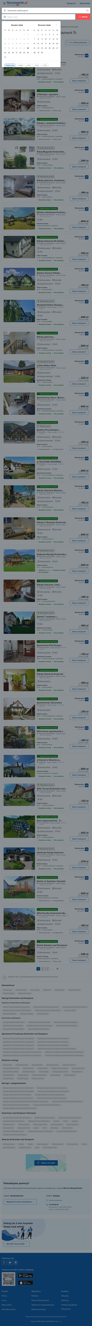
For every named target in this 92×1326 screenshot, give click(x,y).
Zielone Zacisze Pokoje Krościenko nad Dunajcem (50, 274)
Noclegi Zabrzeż (8, 1078)
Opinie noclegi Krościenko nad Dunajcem (47, 1010)
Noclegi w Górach (70, 1010)
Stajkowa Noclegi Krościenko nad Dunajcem (51, 556)
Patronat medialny (39, 1309)
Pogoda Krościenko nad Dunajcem (67, 1026)
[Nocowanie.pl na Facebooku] (4, 1262)
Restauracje (54, 1128)
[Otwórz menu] (4, 3)
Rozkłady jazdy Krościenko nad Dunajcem (39, 1026)
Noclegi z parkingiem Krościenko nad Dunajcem (51, 1088)
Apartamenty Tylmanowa (49, 702)
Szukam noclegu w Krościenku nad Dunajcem (17, 1118)
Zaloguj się (71, 3)
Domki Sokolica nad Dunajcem (52, 945)
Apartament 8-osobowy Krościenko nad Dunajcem (18, 1049)
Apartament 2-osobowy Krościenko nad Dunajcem (53, 1038)
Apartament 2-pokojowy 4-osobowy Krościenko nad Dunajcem (57, 1049)
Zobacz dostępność (79, 81)
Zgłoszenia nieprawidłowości (43, 1305)
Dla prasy (65, 1296)
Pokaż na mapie (61, 65)
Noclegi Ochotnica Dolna (60, 1072)
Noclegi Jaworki (23, 1075)
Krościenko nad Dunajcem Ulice (66, 1131)
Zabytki (36, 1128)
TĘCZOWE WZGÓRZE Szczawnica (50, 463)
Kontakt (5, 1291)
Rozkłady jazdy (59, 990)
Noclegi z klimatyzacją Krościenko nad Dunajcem (18, 1098)
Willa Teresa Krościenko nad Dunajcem (51, 790)
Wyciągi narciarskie (74, 990)
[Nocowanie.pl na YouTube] (10, 1262)
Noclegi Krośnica (28, 1068)
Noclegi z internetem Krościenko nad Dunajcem (51, 1098)
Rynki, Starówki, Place (40, 1124)
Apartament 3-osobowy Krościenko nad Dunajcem (18, 1042)
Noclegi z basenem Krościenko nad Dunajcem (17, 1095)
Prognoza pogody (8, 993)
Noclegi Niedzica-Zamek (10, 1072)
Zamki (44, 1128)
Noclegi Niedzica (8, 1075)
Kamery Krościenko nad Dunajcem (13, 1029)
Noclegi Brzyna (55, 1075)
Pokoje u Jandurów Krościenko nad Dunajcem (52, 124)
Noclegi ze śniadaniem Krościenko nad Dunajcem (67, 1101)
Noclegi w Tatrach (42, 1014)
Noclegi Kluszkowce (29, 1072)
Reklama (35, 1296)
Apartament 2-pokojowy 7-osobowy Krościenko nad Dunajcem (22, 1055)
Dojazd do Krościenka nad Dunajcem (70, 1118)
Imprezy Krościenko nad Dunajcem (13, 1022)
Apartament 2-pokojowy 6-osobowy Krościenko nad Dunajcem (64, 1052)
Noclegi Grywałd (37, 1065)
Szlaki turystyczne (72, 1124)
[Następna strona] (61, 969)
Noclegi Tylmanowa (22, 1065)
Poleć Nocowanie (8, 1309)
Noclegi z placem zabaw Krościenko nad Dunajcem (53, 1091)
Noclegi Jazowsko (37, 1078)
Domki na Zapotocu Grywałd (51, 881)
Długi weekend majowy (33, 1317)
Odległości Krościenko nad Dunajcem (14, 1135)
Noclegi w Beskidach (9, 1014)
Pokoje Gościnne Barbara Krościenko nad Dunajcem (50, 492)
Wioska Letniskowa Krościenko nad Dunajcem (52, 214)
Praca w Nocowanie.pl (40, 1300)
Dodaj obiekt (85, 3)
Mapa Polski (47, 990)
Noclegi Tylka (7, 1065)
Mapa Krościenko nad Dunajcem (13, 1026)
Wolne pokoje (35, 990)
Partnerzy (65, 1300)
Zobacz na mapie (48, 1163)
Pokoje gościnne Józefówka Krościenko (51, 182)
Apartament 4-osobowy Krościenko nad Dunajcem (53, 1042)
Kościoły (74, 1121)
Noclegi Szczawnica (69, 1065)
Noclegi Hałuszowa (52, 1065)
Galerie (65, 1121)
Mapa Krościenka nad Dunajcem (44, 1118)
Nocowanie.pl (7, 990)
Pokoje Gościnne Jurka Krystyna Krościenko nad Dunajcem (49, 587)
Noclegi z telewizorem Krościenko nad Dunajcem (18, 1088)
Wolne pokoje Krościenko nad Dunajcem (46, 1007)
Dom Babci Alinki (47, 365)
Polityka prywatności (69, 1305)
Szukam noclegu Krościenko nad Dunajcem (16, 1007)
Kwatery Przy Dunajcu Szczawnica (47, 431)
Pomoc (4, 1296)
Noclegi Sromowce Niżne (11, 1068)
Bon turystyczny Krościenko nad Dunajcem (16, 1105)
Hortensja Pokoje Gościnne (50, 852)
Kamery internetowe (25, 993)
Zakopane (63, 1317)
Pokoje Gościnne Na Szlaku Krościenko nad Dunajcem (50, 242)
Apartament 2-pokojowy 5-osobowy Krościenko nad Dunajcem (22, 1052)
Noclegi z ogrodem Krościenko (48, 96)
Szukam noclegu (21, 990)
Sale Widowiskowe (57, 1124)
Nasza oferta (7, 1305)
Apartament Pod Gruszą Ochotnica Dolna (49, 647)
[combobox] (43, 10)
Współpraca (36, 1291)
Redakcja (65, 1291)
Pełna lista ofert (67, 1128)
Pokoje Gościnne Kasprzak (50, 674)
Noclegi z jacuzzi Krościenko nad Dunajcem (47, 1105)
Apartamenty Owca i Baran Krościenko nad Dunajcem (50, 399)
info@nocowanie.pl (55, 1200)
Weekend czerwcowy (53, 1317)
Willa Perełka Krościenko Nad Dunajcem (51, 914)
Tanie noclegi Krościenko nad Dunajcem (75, 1007)
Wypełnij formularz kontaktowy (19, 1201)
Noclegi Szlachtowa (78, 1068)
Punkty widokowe (24, 1124)
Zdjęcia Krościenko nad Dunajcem (38, 1029)
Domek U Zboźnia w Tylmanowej (49, 761)
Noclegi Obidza (42, 1068)
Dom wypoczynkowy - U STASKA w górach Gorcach (50, 822)
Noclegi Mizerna (77, 1072)
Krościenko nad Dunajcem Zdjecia (13, 1131)
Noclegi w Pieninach (27, 1014)
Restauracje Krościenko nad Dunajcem (65, 1022)
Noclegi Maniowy (70, 1075)
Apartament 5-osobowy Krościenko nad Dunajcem (18, 1038)
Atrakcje (56, 1121)
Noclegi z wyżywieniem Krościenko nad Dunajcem (18, 1091)
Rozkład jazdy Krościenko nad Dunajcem (40, 1131)
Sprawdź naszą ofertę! (15, 1243)
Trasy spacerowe (8, 1128)
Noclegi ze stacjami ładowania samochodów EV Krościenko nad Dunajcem (25, 1101)
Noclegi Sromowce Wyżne (60, 1068)
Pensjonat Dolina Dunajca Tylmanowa (49, 306)
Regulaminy (66, 1309)
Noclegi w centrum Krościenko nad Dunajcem (17, 1010)
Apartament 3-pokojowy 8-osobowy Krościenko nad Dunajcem (64, 1055)
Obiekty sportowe (8, 1124)
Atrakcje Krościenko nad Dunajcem (39, 1022)
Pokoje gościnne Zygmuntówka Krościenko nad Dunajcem (52, 339)
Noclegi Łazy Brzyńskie (39, 1075)
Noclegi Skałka (43, 1072)
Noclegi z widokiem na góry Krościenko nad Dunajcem (19, 1108)
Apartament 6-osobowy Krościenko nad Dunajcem (53, 1045)
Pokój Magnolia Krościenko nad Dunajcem (50, 153)
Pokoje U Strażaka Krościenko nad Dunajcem (52, 524)
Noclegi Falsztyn (23, 1078)
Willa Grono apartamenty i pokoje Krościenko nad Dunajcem (50, 734)
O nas (4, 1300)
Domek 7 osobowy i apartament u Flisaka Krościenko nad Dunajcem (50, 619)
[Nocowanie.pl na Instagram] (15, 1262)
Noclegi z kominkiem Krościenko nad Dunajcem (50, 1095)
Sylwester (43, 1317)
